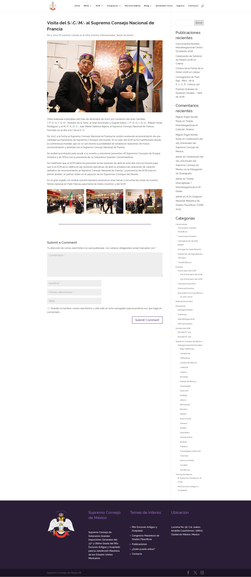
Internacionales (107, 35)
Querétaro (185, 432)
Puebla (183, 428)
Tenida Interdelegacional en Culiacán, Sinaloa (187, 125)
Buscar (199, 23)
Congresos (112, 6)
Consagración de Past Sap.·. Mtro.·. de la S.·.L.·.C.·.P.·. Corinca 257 (188, 81)
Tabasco (184, 446)
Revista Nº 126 (184, 337)
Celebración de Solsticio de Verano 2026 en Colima (189, 60)
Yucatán (184, 465)
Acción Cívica (186, 297)
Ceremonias (181, 224)
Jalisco (183, 400)
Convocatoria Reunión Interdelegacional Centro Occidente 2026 (189, 47)
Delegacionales (185, 310)
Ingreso (180, 6)
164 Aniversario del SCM (191, 279)
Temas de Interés (124, 35)
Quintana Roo (186, 437)
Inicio (77, 6)
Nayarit (183, 414)
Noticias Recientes (184, 301)
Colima (183, 372)
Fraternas (182, 314)
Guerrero (184, 391)
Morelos (183, 409)
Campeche (185, 353)
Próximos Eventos (186, 288)
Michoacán (185, 405)
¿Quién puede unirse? (143, 549)
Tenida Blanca (184, 262)
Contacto (193, 6)
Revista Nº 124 (184, 332)
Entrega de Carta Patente (189, 249)
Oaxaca (183, 423)
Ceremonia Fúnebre (187, 236)
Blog (146, 6)
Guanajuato (185, 386)
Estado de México (188, 381)
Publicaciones (139, 544)
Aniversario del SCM (187, 271)
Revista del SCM (183, 328)
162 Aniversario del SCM (191, 274)
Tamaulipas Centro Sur (190, 451)
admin (179, 156)
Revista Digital (132, 6)
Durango (184, 377)
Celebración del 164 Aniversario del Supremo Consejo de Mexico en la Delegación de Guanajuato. (189, 165)
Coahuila (184, 367)
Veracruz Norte (187, 460)
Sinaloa (183, 442)
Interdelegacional (186, 319)
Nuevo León (185, 419)
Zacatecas (185, 470)
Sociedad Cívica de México (190, 293)
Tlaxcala (184, 456)
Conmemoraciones (187, 284)
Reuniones (180, 306)
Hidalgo (183, 395)
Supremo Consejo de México (189, 341)
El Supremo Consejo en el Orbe (74, 35)
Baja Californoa (187, 349)
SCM (98, 6)
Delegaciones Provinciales (190, 345)
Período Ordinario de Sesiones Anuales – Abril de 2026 (189, 93)
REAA (86, 6)
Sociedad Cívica (164, 6)
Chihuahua (185, 358)
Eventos (95, 35)
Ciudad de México (188, 363)
